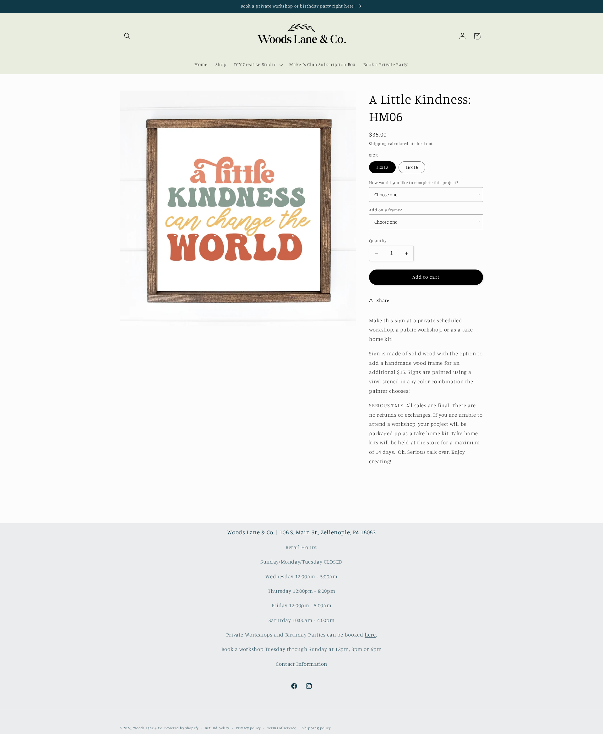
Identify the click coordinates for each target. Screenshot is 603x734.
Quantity (377, 240)
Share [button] (383, 300)
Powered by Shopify (181, 728)
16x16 (411, 167)
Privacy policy (248, 728)
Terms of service (281, 728)
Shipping (378, 143)
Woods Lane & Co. (148, 728)
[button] (127, 36)
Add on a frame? (385, 209)
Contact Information (301, 664)
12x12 (382, 167)
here (370, 634)
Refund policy (217, 728)
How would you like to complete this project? (413, 182)
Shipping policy (316, 728)
